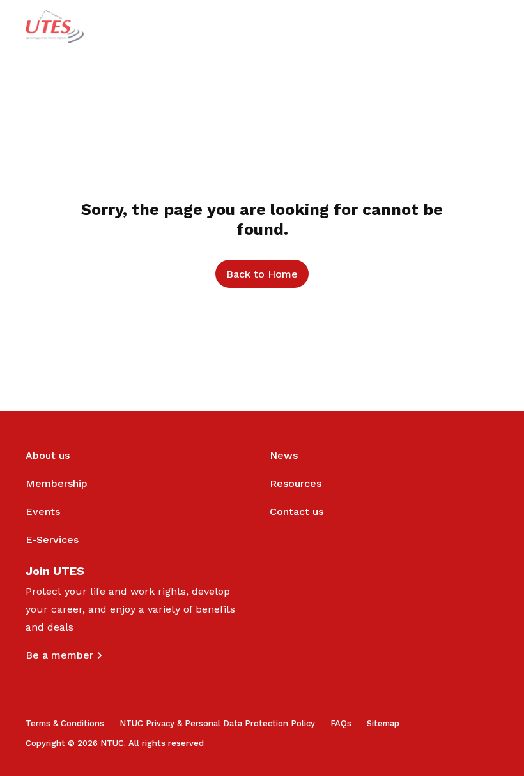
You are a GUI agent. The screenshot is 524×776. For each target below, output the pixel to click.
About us (48, 455)
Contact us (296, 511)
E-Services (52, 540)
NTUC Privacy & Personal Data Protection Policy (217, 723)
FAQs (340, 723)
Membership (57, 483)
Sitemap (383, 723)
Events (43, 511)
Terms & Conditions (65, 723)
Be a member (59, 655)
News (284, 455)
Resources (295, 483)
